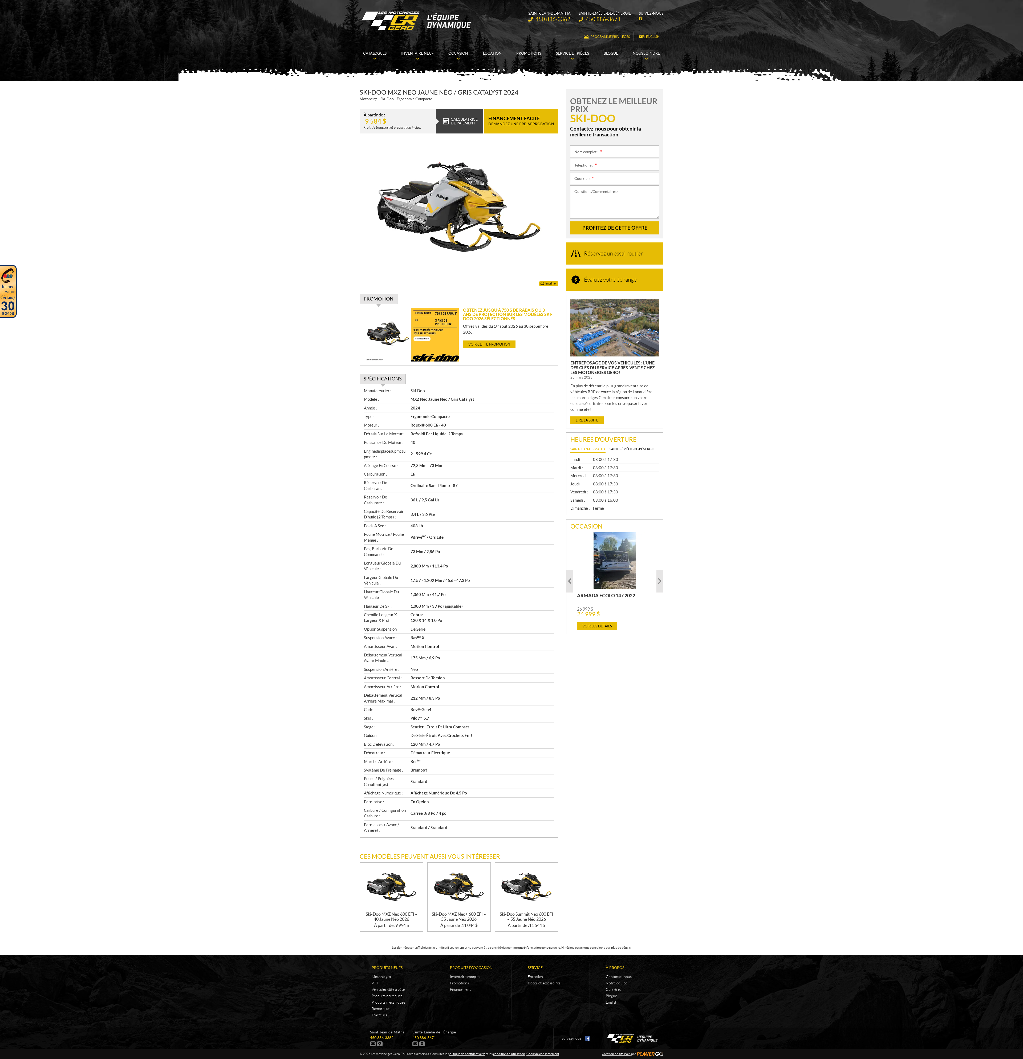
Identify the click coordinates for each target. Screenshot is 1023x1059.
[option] (614, 581)
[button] (569, 581)
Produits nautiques (387, 996)
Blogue (611, 996)
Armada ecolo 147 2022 (606, 595)
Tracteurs (379, 1015)
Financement (460, 989)
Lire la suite (587, 420)
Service (535, 967)
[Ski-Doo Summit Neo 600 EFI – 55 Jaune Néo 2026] (526, 887)
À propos (615, 967)
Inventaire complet (465, 977)
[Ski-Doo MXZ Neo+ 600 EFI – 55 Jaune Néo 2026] (459, 887)
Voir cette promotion (489, 344)
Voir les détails (597, 626)
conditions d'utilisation (509, 1054)
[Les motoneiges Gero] (417, 20)
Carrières (613, 989)
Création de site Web (616, 1054)
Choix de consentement (542, 1054)
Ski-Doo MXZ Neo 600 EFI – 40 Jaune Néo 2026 (391, 917)
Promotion (378, 299)
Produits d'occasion (471, 967)
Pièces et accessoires (544, 983)
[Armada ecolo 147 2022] (614, 560)
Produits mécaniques (388, 1002)
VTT (375, 983)
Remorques (381, 1009)
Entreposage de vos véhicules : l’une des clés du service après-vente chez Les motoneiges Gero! (612, 367)
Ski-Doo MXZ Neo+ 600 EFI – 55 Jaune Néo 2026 (459, 917)
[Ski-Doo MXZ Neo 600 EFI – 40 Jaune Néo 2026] (391, 887)
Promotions (459, 983)
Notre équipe (616, 983)
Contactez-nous (619, 977)
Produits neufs (387, 967)
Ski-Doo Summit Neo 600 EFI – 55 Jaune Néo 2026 (526, 917)
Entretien (535, 977)
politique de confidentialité (466, 1054)
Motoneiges (381, 977)
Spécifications (383, 379)
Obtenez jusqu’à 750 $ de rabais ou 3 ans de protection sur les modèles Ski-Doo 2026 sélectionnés (508, 314)
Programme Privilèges (610, 36)
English (652, 36)
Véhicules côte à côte (388, 989)
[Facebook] (587, 1038)
